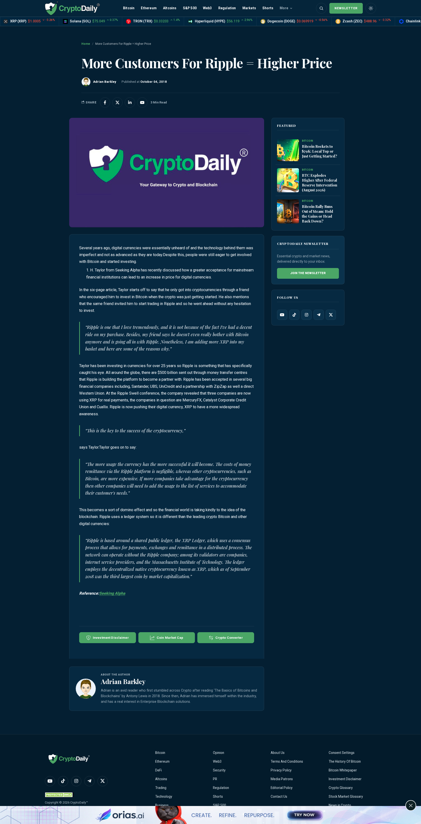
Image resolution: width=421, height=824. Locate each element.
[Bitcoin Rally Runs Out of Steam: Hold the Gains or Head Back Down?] (288, 211)
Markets (249, 8)
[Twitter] (331, 315)
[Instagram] (306, 315)
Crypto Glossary (341, 788)
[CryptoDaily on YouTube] (142, 102)
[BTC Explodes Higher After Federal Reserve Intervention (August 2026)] (288, 180)
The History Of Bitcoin (345, 761)
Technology (163, 796)
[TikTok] (294, 315)
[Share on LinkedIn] (130, 102)
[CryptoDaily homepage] (72, 8)
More (284, 8)
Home (85, 44)
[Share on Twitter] (117, 102)
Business (162, 805)
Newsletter (346, 8)
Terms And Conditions (287, 761)
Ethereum (149, 8)
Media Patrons (282, 779)
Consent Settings (341, 753)
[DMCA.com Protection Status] (59, 794)
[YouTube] (282, 315)
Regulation (227, 8)
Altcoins (170, 8)
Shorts (267, 8)
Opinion (218, 753)
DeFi (158, 770)
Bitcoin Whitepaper (343, 770)
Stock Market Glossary (346, 796)
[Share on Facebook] (105, 102)
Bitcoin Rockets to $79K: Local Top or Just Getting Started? (319, 151)
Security (219, 770)
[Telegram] (319, 315)
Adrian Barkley (123, 681)
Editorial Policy (282, 788)
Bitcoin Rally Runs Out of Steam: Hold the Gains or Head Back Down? (317, 213)
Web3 (207, 8)
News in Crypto (340, 805)
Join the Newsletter (308, 273)
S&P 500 (190, 8)
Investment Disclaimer (345, 779)
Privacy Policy (281, 770)
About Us (278, 753)
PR (215, 779)
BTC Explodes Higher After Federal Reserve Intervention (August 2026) (319, 182)
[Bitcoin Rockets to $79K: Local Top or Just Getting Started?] (288, 150)
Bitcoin (128, 8)
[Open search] (321, 8)
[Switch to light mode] (370, 8)
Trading (160, 788)
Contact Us (279, 796)
